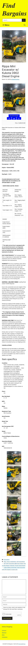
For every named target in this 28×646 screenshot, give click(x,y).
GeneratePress (21, 644)
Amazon (4, 630)
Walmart (4, 632)
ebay (5, 561)
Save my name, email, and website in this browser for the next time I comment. (14, 608)
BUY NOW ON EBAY (14, 115)
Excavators (6, 559)
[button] (24, 25)
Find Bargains (14, 9)
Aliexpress (4, 637)
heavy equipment (11, 561)
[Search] (24, 20)
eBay (3, 635)
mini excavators (21, 561)
